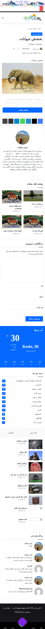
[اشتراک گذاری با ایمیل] (10, 121)
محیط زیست (32, 29)
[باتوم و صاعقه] (35, 444)
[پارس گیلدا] (33, 17)
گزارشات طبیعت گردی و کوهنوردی (29, 381)
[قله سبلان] (35, 455)
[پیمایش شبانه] (35, 467)
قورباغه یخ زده (37, 231)
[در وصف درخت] (33, 195)
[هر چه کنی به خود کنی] (35, 478)
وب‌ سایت (39, 307)
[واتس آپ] (22, 121)
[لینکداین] (28, 121)
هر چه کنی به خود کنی (18, 475)
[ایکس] (34, 121)
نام (42, 286)
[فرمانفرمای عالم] (35, 511)
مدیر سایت (35, 49)
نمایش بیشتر (23, 110)
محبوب (11, 433)
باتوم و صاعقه (21, 441)
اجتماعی (38, 385)
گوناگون (39, 418)
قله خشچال (22, 519)
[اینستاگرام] (19, 173)
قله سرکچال (22, 486)
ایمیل (41, 297)
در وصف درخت (37, 204)
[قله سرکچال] (35, 489)
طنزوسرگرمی (36, 406)
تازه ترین (33, 433)
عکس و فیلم (37, 389)
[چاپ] (5, 121)
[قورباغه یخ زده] (33, 221)
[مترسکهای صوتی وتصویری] (12, 196)
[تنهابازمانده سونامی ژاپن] (12, 221)
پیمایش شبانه (22, 463)
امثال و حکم (37, 397)
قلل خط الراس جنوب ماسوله (16, 497)
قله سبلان (23, 452)
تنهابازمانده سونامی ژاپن (13, 231)
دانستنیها (39, 414)
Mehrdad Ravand (25, 589)
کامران (29, 566)
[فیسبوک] (40, 121)
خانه (39, 29)
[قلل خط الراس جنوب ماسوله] (35, 500)
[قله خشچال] (35, 522)
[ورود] (14, 18)
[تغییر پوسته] (10, 18)
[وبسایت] (25, 173)
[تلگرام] (16, 121)
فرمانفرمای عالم (20, 508)
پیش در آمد (37, 422)
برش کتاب (38, 393)
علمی (39, 410)
